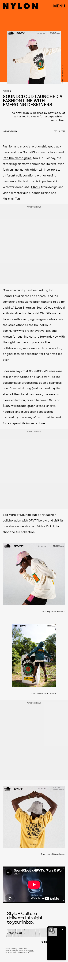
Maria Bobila (11, 131)
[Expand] (51, 929)
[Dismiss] (62, 929)
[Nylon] (20, 6)
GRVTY (35, 187)
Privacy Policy (23, 952)
